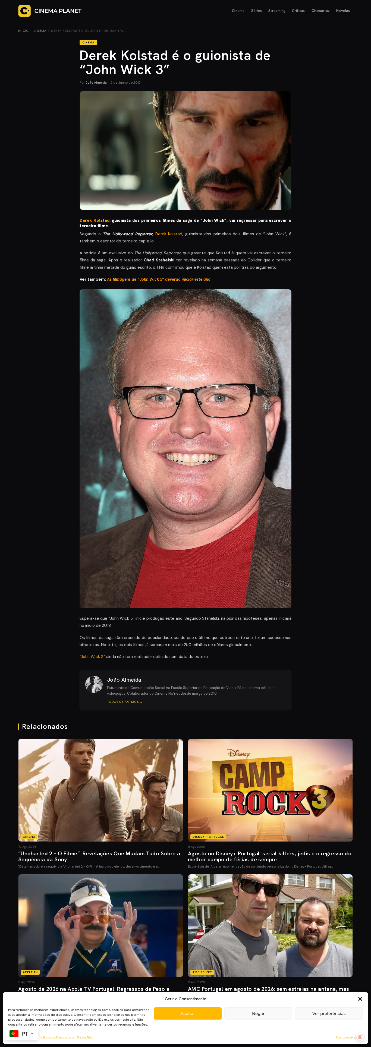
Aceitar (187, 1013)
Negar (258, 1013)
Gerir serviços (346, 1037)
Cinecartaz (321, 10)
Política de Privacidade (57, 1037)
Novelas (343, 10)
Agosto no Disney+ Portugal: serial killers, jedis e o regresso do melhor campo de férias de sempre (269, 856)
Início (23, 31)
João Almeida (96, 82)
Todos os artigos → (125, 702)
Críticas (298, 10)
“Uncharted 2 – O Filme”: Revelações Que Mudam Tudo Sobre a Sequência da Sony (99, 856)
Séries (256, 10)
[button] (360, 999)
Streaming (276, 10)
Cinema (238, 10)
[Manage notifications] (360, 1037)
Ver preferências (329, 1013)
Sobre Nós (85, 1037)
